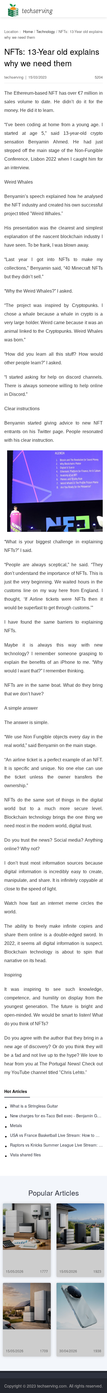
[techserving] (29, 8)
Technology (45, 31)
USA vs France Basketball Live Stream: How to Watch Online (56, 1135)
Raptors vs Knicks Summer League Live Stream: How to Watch (56, 1145)
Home (28, 31)
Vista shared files (25, 1154)
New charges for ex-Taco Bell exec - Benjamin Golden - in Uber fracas (56, 1115)
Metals (16, 1125)
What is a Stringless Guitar (34, 1106)
